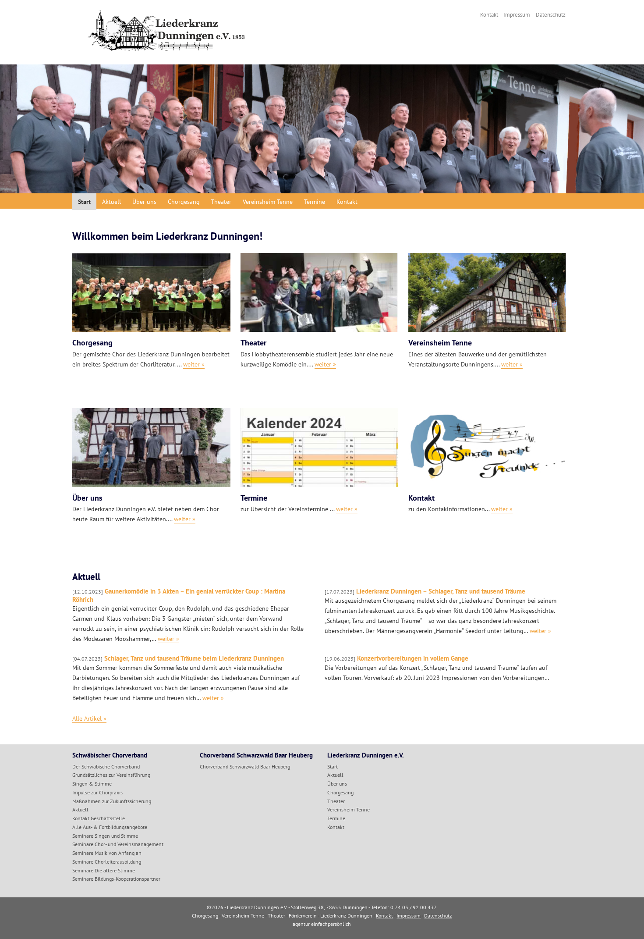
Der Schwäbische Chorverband (106, 766)
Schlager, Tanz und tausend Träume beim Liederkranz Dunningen (178, 658)
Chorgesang (184, 201)
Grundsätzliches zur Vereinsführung (111, 775)
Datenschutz (551, 14)
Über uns (144, 201)
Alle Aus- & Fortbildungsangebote (109, 827)
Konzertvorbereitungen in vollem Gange (396, 658)
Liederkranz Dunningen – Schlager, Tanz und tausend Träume (425, 591)
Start (84, 201)
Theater (221, 201)
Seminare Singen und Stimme (105, 835)
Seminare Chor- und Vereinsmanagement (117, 844)
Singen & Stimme (92, 783)
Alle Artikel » (89, 718)
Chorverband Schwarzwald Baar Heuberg (245, 766)
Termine (314, 201)
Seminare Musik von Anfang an (107, 853)
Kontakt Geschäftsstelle (98, 818)
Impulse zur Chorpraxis (97, 792)
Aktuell (111, 201)
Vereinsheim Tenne (268, 201)
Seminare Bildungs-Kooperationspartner (116, 878)
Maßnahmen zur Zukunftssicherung (111, 801)
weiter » (168, 638)
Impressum (516, 14)
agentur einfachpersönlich (322, 924)
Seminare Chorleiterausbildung (106, 861)
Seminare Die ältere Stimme (103, 870)
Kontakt (489, 14)
